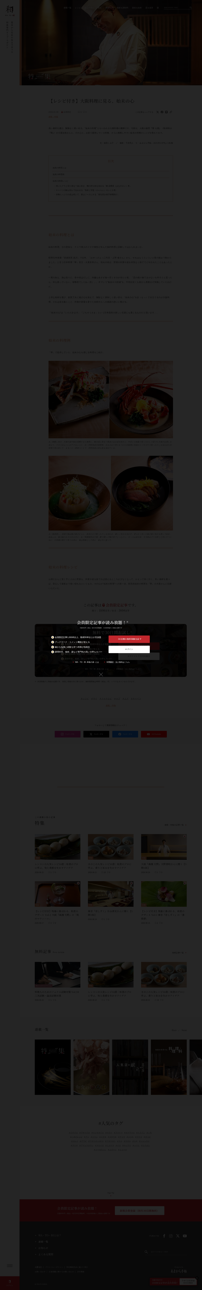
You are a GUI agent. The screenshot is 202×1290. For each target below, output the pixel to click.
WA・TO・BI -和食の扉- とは (87, 662)
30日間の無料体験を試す (129, 639)
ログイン (129, 649)
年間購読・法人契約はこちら (118, 662)
